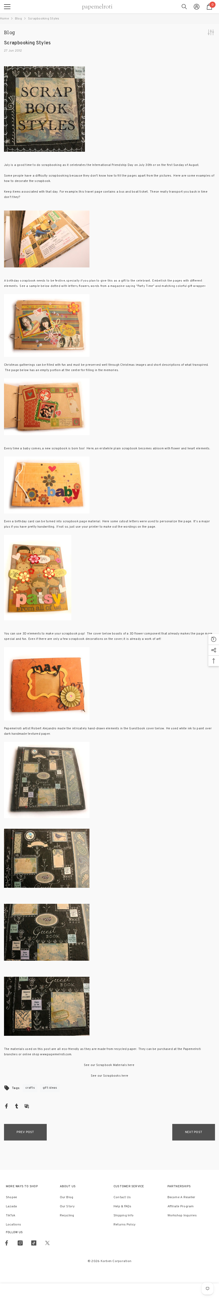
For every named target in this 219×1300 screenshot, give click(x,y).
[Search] (184, 6)
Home (4, 19)
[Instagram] (20, 1243)
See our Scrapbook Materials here (109, 1065)
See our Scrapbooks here (109, 1076)
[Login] (196, 6)
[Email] (26, 1106)
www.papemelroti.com (55, 1054)
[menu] (7, 6)
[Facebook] (6, 1106)
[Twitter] (47, 1243)
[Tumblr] (16, 1106)
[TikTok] (34, 1243)
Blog (18, 19)
